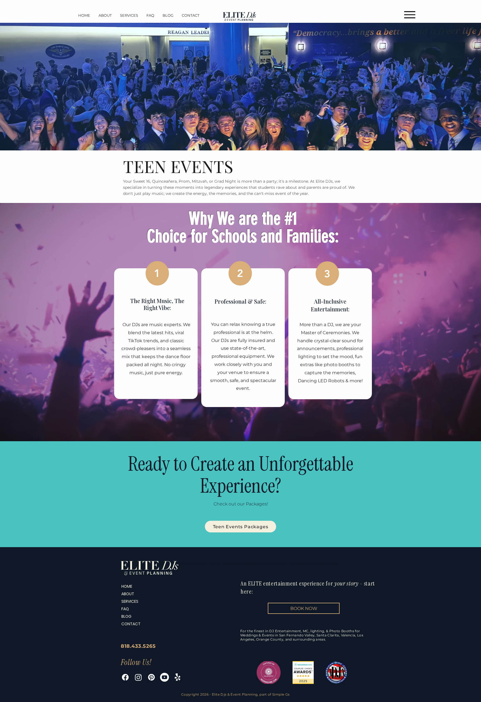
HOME (126, 586)
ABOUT (127, 594)
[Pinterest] (151, 677)
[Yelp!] (177, 677)
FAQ (125, 609)
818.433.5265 (138, 646)
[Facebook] (125, 677)
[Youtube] (164, 677)
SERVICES (129, 601)
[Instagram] (138, 677)
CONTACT (131, 624)
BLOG (126, 616)
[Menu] (409, 15)
